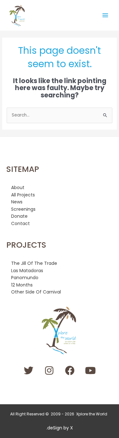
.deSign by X (59, 428)
